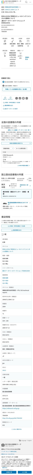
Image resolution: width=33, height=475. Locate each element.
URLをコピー (10, 99)
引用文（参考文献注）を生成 (12, 102)
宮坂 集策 (5, 278)
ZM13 (4, 370)
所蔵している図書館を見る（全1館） (16, 89)
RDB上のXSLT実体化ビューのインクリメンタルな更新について (16, 250)
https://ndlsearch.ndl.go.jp (10, 408)
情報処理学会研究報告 (12, 7)
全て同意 (24, 472)
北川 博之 (5, 283)
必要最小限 (9, 472)
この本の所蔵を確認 (22, 165)
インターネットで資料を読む (9, 451)
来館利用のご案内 (24, 185)
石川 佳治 (5, 280)
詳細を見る (27, 58)
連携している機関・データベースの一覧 (18, 130)
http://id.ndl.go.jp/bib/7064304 (12, 418)
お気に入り (5, 99)
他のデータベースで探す (11, 109)
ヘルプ (7, 140)
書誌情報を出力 (9, 105)
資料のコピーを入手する (7, 454)
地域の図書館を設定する (16, 143)
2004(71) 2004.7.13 (11, 10)
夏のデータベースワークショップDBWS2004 (16, 271)
